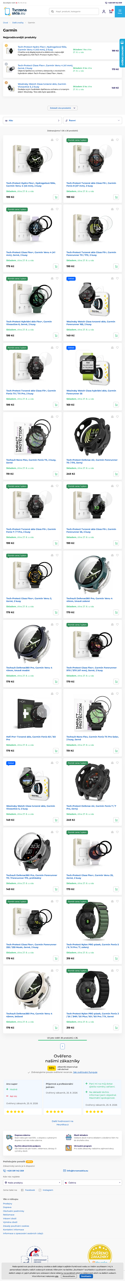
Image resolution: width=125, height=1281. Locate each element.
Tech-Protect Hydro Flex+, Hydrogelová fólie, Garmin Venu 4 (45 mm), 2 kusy (42, 48)
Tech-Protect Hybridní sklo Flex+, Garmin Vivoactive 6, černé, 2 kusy (29, 323)
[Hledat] (52, 11)
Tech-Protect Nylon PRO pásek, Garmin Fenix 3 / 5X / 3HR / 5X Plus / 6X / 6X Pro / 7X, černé (92, 1015)
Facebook (30, 1190)
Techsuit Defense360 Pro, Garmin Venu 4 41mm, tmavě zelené (89, 600)
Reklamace (8, 1214)
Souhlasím (86, 1276)
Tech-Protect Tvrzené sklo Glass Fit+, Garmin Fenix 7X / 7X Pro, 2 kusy (31, 392)
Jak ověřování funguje (85, 1072)
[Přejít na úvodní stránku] (15, 11)
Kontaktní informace (13, 1229)
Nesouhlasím (69, 1276)
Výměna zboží (10, 1222)
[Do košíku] (56, 197)
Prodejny (7, 1203)
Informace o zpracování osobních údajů (23, 1233)
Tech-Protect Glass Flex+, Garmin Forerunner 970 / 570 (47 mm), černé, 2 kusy (91, 669)
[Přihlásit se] (103, 11)
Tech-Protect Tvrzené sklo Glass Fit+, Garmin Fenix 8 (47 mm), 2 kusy (91, 184)
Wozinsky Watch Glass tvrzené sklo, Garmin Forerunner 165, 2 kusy (90, 323)
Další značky (18, 22)
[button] (120, 11)
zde (56, 1276)
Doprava (7, 1207)
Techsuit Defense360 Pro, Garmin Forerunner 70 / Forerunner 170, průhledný (31, 876)
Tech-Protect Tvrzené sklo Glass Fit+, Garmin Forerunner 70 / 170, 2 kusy (91, 253)
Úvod (5, 22)
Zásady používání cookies (16, 1226)
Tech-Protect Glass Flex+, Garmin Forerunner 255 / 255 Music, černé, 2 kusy (31, 946)
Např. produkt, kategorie (68, 11)
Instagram (48, 1190)
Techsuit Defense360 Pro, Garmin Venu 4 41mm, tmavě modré (29, 669)
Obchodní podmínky (13, 1211)
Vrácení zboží (9, 1218)
